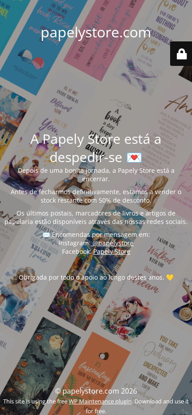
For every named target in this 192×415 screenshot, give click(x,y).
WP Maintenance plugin (100, 401)
